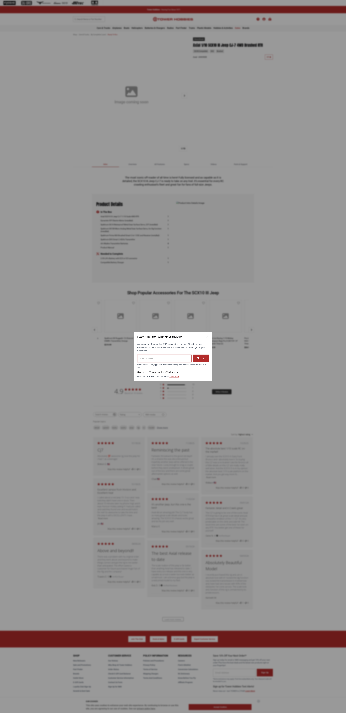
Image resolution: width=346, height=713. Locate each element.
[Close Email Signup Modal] (207, 336)
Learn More (174, 377)
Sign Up (200, 358)
